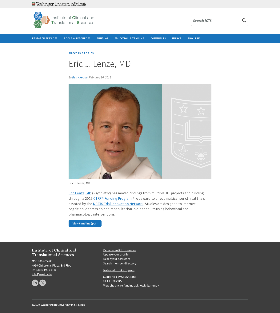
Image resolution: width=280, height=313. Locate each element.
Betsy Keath (79, 77)
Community (158, 38)
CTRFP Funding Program (112, 198)
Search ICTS (202, 21)
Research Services (45, 38)
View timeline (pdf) (85, 223)
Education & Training (129, 38)
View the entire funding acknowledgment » (131, 285)
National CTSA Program (118, 270)
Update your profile (116, 254)
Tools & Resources (77, 38)
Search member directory (119, 263)
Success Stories (81, 53)
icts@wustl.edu (42, 274)
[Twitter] (42, 282)
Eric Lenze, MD (80, 193)
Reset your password (116, 259)
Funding (102, 38)
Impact (177, 38)
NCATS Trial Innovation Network (118, 203)
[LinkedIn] (35, 282)
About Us (194, 38)
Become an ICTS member (119, 250)
